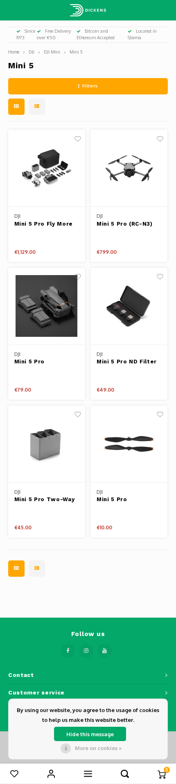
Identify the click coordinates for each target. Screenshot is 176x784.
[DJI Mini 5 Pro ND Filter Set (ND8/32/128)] (128, 306)
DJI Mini (52, 51)
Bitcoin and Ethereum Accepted (96, 34)
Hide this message (90, 734)
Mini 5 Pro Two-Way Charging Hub (44, 500)
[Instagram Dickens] (86, 651)
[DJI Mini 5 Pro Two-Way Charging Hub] (46, 444)
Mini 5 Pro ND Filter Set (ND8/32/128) (127, 362)
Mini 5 (76, 51)
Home (13, 51)
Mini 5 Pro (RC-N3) (125, 224)
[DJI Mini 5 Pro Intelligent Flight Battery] (46, 306)
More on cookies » (98, 748)
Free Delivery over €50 (54, 34)
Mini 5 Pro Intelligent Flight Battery (40, 362)
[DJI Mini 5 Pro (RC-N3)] (128, 168)
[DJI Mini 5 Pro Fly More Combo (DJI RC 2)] (46, 168)
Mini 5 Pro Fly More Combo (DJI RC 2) (43, 224)
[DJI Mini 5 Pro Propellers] (128, 444)
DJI (31, 51)
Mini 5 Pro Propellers (113, 500)
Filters (90, 86)
